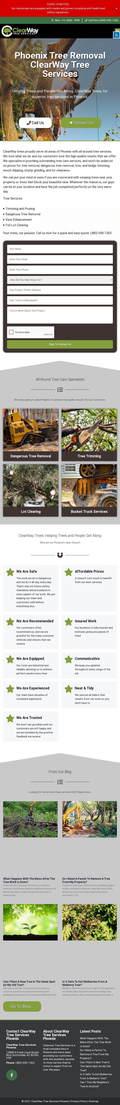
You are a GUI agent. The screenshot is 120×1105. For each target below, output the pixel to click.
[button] (117, 31)
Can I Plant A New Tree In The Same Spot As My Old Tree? (95, 1066)
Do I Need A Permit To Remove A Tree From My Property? (86, 880)
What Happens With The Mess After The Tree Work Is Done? (95, 1042)
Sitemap (93, 1101)
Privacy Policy (79, 1101)
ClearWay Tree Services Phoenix (50, 1101)
